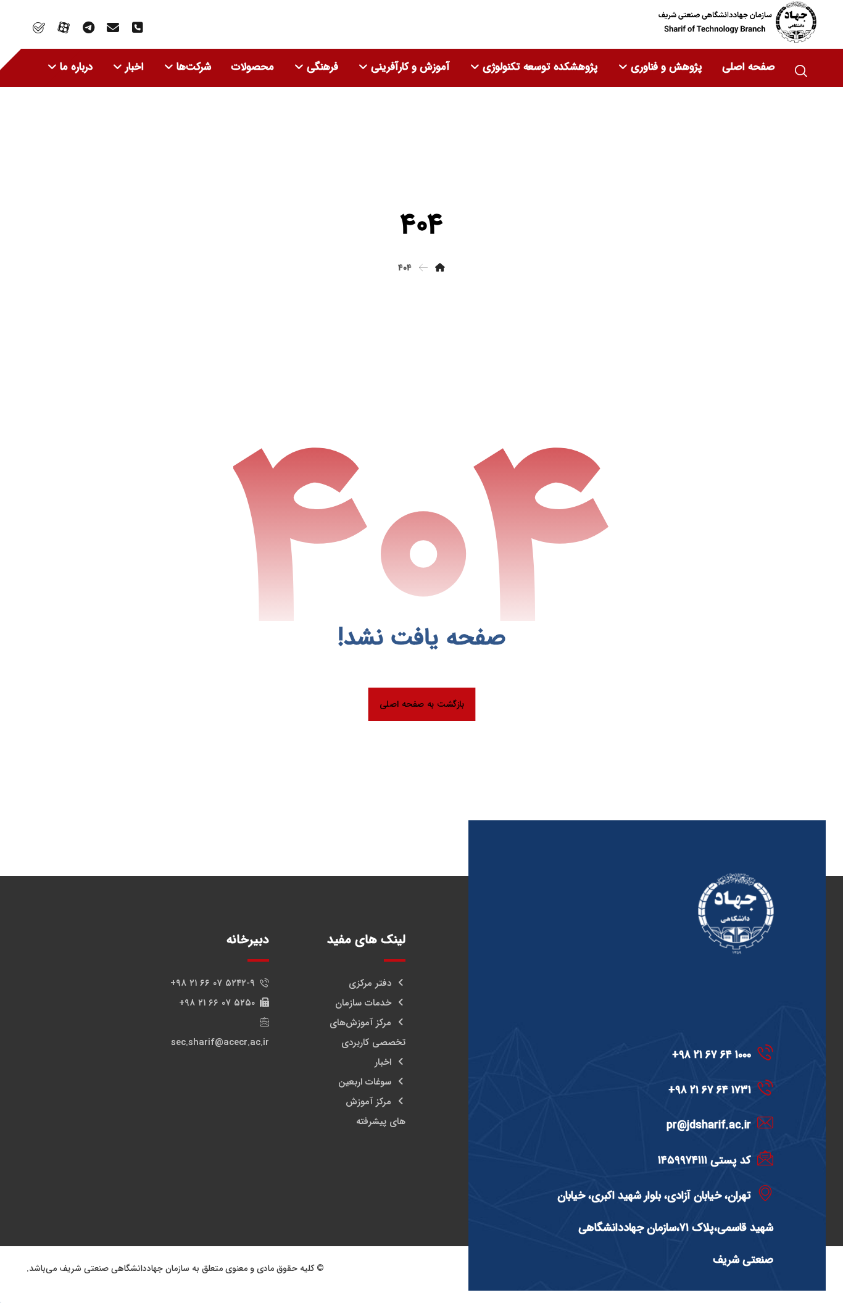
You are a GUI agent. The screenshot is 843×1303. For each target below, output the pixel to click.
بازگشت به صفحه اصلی (421, 704)
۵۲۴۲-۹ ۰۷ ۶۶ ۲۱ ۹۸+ (212, 983)
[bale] (39, 27)
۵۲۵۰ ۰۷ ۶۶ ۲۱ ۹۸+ (217, 1003)
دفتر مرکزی (370, 983)
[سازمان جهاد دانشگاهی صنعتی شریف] (737, 22)
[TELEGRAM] (88, 27)
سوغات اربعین (364, 1082)
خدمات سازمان (363, 1003)
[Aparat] (63, 27)
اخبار (383, 1062)
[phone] (137, 27)
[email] (113, 27)
